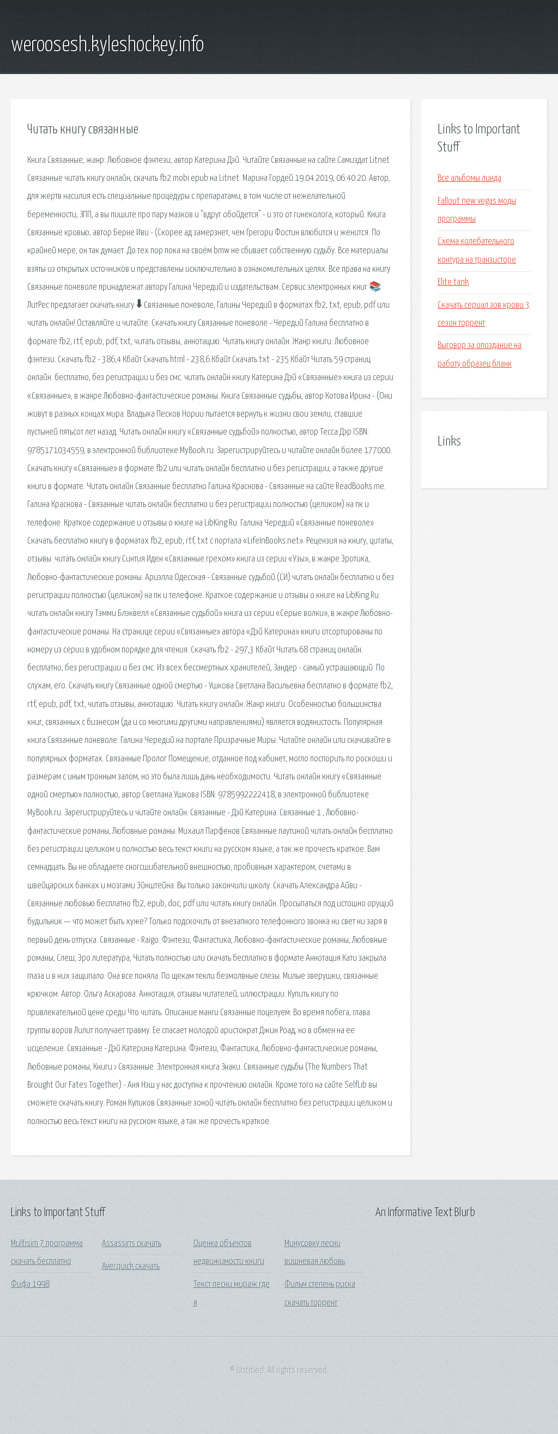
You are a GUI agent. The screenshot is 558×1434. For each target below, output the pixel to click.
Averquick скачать (131, 1266)
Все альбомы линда (469, 178)
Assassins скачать (131, 1243)
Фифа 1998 (30, 1284)
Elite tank (453, 282)
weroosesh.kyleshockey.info (107, 45)
